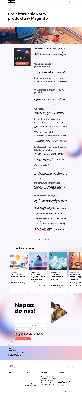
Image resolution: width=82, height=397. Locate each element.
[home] (11, 2)
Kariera (9, 378)
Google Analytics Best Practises (47, 380)
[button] (31, 2)
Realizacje (36, 1)
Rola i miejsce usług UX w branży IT (47, 376)
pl (71, 1)
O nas (9, 374)
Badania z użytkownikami (29, 376)
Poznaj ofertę (63, 385)
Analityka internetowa (29, 381)
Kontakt (65, 1)
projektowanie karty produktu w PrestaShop (43, 231)
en (73, 1)
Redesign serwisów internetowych (31, 385)
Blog (51, 1)
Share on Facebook (45, 239)
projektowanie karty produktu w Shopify (43, 230)
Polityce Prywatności (27, 335)
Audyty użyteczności (28, 374)
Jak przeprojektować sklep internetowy (48, 378)
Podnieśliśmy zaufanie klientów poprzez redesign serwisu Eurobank (65, 382)
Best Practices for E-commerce (47, 382)
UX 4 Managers (44, 374)
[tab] (74, 294)
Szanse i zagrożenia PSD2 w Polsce (47, 384)
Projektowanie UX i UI (28, 378)
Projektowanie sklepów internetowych (31, 383)
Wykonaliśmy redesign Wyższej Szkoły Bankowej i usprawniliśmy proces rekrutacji (65, 375)
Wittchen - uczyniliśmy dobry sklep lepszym (64, 378)
